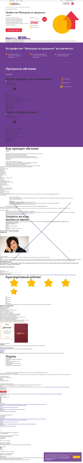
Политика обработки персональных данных (15, 404)
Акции (21, 0)
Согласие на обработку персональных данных (33, 404)
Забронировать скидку (4, 380)
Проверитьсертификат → (3, 350)
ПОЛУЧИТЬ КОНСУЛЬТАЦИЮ (5, 273)
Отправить (3, 391)
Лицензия (25, 405)
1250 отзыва (3, 415)
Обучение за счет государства (5, 424)
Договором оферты (72, 274)
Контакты (16, 407)
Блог (1, 411)
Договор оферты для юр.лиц (12, 405)
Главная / (7, 7)
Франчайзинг (12, 409)
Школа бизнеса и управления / (14, 7)
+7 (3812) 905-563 (3, 394)
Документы (8, 407)
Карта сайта (7, 411)
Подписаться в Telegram (10, 214)
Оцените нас (2, 416)
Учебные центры (13, 411)
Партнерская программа (20, 409)
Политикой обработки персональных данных (58, 274)
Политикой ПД (48, 459)
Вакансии (4, 407)
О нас (17, 0)
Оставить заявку (14, 30)
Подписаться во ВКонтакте (20, 214)
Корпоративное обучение (42, 206)
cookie (52, 455)
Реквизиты (21, 405)
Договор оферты (3, 404)
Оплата (12, 407)
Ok (76, 457)
